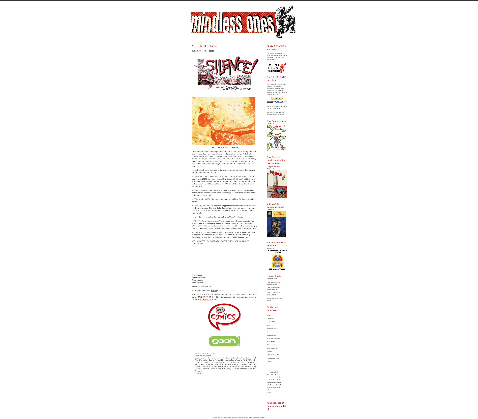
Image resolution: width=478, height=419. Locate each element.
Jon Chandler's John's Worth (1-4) (215, 364)
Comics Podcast (214, 360)
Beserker (229, 358)
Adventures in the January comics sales (211, 358)
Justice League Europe (236, 364)
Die (222, 360)
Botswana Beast (272, 328)
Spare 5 (269, 351)
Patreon (214, 290)
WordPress (262, 417)
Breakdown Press (239, 358)
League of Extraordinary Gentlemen (215, 366)
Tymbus (269, 361)
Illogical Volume (271, 335)
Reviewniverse (216, 369)
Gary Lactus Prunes (233, 362)
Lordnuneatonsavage (273, 338)
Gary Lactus (271, 332)
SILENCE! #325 (272, 279)
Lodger (231, 366)
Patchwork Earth (272, 348)
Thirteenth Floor (245, 369)
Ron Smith (226, 369)
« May (269, 392)
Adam (269, 315)
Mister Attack (271, 345)
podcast (202, 355)
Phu (251, 417)
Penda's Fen (239, 366)
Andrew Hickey (272, 322)
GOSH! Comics (205, 299)
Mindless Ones (244, 21)
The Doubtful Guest (273, 358)
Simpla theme (235, 417)
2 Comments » (199, 373)
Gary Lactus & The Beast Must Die (212, 362)
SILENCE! (209, 355)
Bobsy (269, 325)
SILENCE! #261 (205, 46)
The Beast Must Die (273, 354)
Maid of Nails (271, 341)
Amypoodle (270, 318)
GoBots (243, 362)
